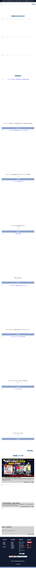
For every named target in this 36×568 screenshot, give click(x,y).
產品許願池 (4, 546)
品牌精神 (4, 543)
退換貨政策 (12, 545)
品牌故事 (4, 542)
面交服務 (12, 544)
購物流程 (12, 542)
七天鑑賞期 (12, 546)
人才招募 (4, 544)
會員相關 (12, 543)
